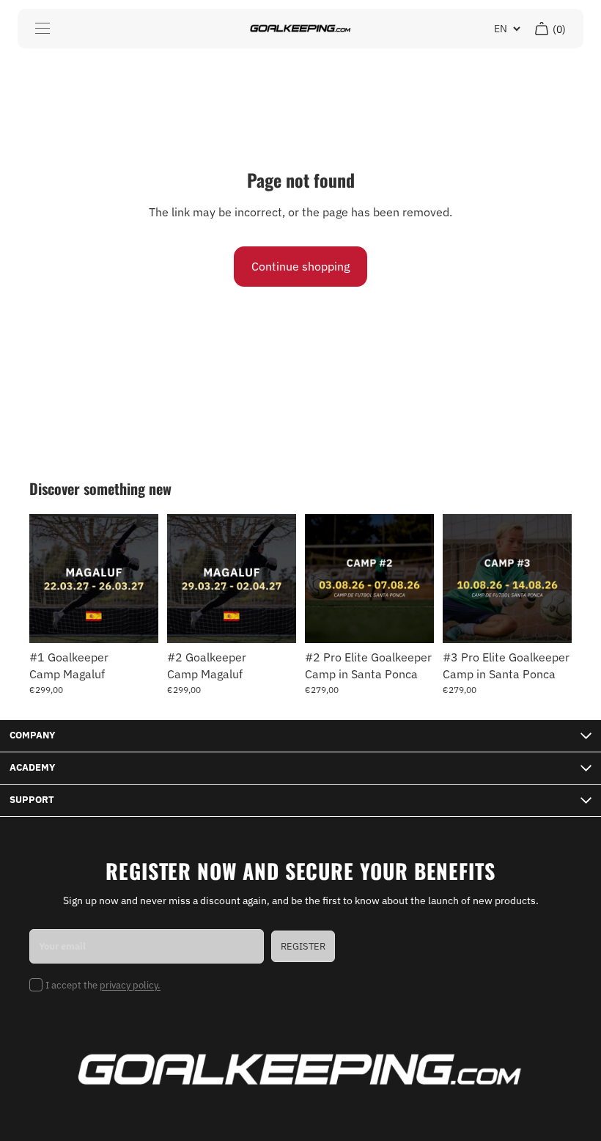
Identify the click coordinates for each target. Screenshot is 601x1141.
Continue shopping (300, 266)
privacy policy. (130, 985)
